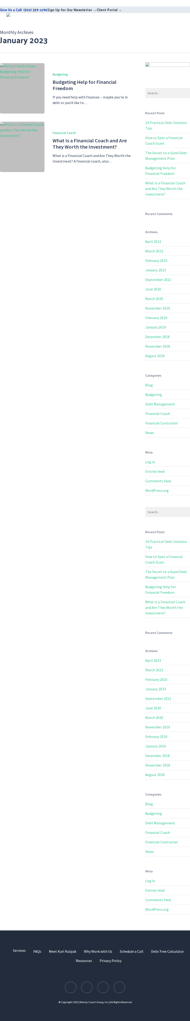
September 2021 (158, 279)
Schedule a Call (131, 951)
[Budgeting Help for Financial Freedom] (22, 88)
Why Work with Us (98, 951)
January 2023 (155, 270)
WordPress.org (157, 490)
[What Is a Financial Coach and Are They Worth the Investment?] (22, 147)
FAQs (37, 951)
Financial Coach (64, 133)
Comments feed (158, 481)
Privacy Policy (110, 960)
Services (19, 950)
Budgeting (60, 74)
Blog (149, 385)
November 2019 (157, 308)
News (149, 432)
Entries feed (155, 471)
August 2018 (155, 355)
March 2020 (154, 298)
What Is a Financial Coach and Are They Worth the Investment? (165, 188)
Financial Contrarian (161, 423)
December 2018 (157, 336)
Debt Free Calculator (167, 951)
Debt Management (160, 404)
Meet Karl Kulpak (62, 951)
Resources (84, 960)
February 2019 (156, 317)
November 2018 (157, 346)
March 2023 (154, 251)
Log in (150, 462)
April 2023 (153, 241)
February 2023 (156, 260)
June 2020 (153, 289)
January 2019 (155, 327)
